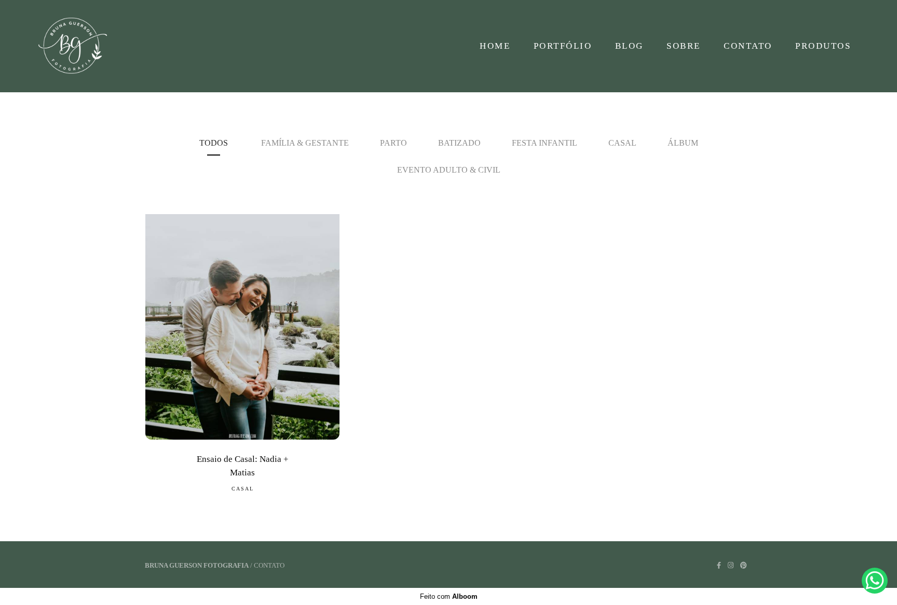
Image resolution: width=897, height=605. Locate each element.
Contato (748, 46)
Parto (393, 142)
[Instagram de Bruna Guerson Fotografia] (730, 565)
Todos (213, 142)
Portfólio (563, 46)
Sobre (684, 46)
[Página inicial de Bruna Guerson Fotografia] (78, 46)
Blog (629, 46)
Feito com (449, 596)
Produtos (823, 46)
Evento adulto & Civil (448, 169)
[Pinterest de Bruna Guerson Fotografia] (743, 565)
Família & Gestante (305, 142)
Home (495, 46)
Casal (622, 142)
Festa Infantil (544, 142)
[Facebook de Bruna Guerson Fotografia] (719, 565)
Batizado (459, 142)
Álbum (683, 142)
